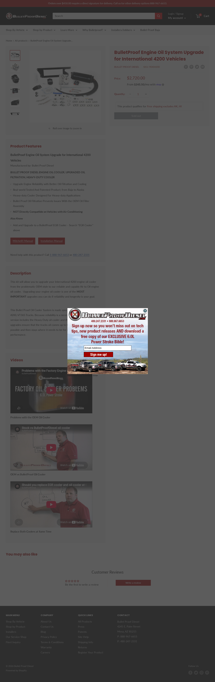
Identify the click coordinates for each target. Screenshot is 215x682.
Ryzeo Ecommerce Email (87, 375)
